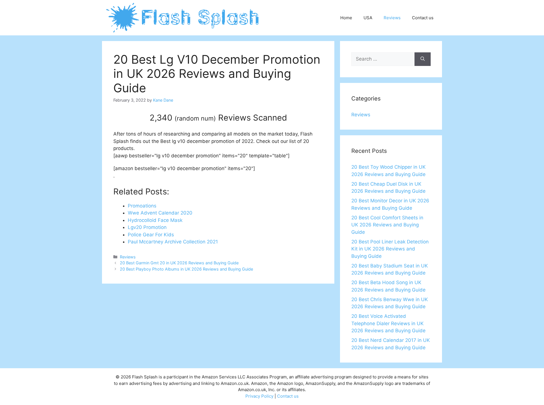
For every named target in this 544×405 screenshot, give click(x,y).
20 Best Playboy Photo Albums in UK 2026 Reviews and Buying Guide (186, 269)
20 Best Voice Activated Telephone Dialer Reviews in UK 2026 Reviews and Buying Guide (388, 323)
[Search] (423, 59)
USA (368, 17)
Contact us (423, 17)
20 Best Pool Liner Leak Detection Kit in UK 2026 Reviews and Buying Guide (390, 249)
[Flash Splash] (183, 17)
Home (346, 17)
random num (195, 118)
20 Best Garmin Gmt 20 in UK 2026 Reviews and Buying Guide (179, 262)
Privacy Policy (259, 396)
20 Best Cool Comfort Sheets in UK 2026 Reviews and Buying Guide (387, 225)
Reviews (392, 17)
